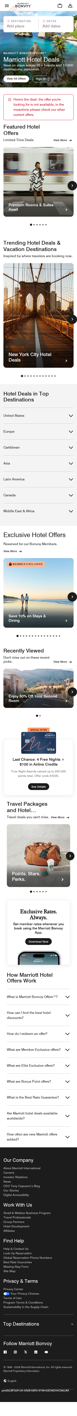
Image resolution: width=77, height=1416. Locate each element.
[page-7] (40, 376)
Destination (21, 21)
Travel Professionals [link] (17, 1217)
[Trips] (59, 5)
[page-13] (53, 636)
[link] (21, 1293)
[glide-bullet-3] (40, 891)
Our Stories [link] (11, 1190)
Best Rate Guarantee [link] (17, 1262)
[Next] (70, 856)
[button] (20, 24)
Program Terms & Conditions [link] (23, 1302)
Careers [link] (8, 1172)
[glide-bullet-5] (46, 891)
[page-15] (59, 636)
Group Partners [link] (13, 1222)
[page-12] (55, 376)
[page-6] (46, 224)
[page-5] (43, 224)
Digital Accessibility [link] (16, 1195)
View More (60, 140)
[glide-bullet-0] (31, 891)
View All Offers (16, 78)
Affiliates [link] (9, 1230)
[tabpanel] (38, 24)
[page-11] (52, 376)
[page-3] (37, 224)
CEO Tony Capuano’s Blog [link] (21, 1186)
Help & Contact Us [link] (15, 1248)
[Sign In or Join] (70, 5)
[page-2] (34, 224)
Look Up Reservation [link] (17, 1253)
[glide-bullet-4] (43, 891)
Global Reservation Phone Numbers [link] (27, 1257)
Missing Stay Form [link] (15, 1266)
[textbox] (20, 26)
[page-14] (56, 636)
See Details (38, 786)
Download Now (38, 941)
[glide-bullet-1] (34, 891)
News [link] (7, 1181)
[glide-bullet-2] (37, 891)
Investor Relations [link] (15, 1177)
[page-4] (40, 224)
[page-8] (43, 376)
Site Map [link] (9, 1271)
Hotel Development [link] (16, 1226)
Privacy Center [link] (13, 1289)
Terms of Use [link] (12, 1298)
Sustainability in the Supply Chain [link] (25, 1307)
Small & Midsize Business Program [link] (27, 1213)
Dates (51, 21)
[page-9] (46, 376)
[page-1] (31, 224)
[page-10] (49, 376)
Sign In (41, 78)
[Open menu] (7, 5)
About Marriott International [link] (21, 1168)
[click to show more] (72, 185)
